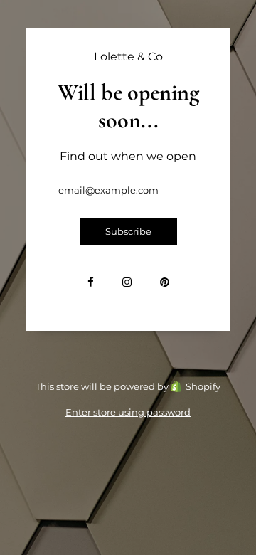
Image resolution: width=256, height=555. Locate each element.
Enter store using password (128, 412)
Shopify (203, 386)
